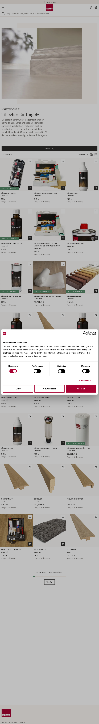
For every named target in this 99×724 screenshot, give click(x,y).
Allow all (81, 389)
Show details (85, 381)
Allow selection (50, 389)
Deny (18, 389)
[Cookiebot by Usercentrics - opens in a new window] (84, 333)
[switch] (37, 371)
